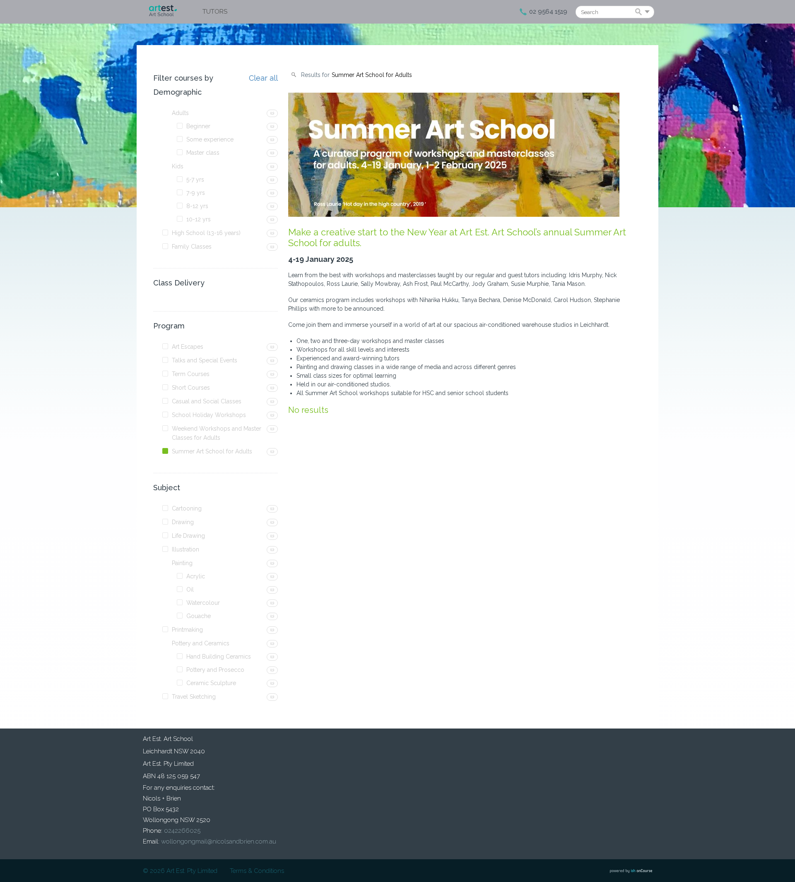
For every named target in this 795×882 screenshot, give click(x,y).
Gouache (198, 616)
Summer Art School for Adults (212, 451)
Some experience (210, 139)
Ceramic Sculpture (211, 683)
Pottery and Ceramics (200, 643)
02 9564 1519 (548, 11)
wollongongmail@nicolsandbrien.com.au (218, 841)
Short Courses (191, 387)
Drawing (183, 522)
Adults (180, 113)
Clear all (263, 78)
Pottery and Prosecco (215, 669)
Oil (190, 589)
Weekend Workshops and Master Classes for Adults (216, 433)
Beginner (198, 126)
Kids (177, 166)
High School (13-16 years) (206, 233)
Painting (182, 563)
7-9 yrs (195, 192)
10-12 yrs (198, 219)
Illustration (185, 549)
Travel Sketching (194, 696)
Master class (202, 152)
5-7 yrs (195, 179)
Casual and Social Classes (206, 401)
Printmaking (187, 629)
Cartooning (187, 508)
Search (640, 12)
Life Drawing (188, 535)
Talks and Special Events (204, 360)
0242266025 (182, 830)
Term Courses (191, 374)
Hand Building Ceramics (218, 656)
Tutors (214, 11)
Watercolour (203, 602)
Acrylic (195, 576)
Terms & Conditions (257, 871)
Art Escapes (187, 346)
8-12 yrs (197, 206)
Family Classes (192, 246)
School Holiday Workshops (209, 415)
